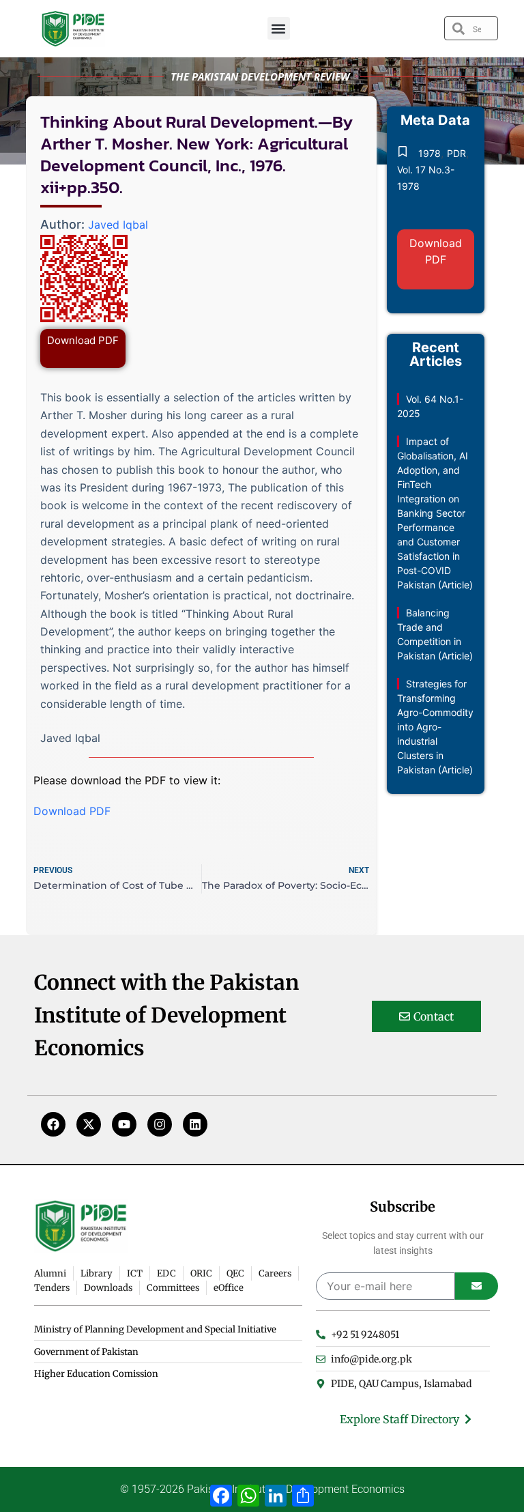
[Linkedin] (195, 1124)
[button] (278, 28)
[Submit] (476, 1286)
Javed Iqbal (118, 224)
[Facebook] (53, 1124)
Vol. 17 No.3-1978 (425, 178)
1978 (429, 153)
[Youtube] (124, 1124)
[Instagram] (159, 1124)
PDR (456, 153)
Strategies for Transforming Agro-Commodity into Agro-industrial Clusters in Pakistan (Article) (435, 726)
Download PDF (83, 340)
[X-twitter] (88, 1124)
